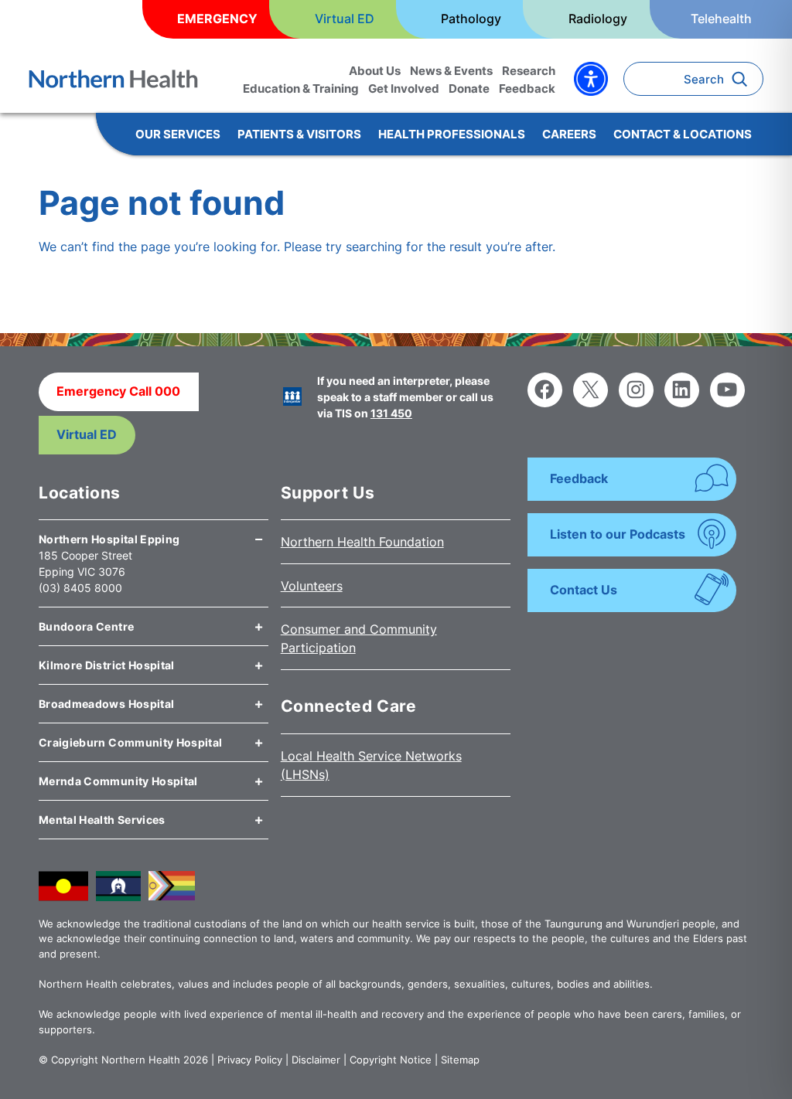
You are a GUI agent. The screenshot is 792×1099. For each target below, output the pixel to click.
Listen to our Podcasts (617, 534)
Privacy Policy (249, 1059)
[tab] (153, 533)
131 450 (391, 413)
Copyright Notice (391, 1059)
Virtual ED (86, 434)
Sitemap (460, 1059)
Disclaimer (316, 1059)
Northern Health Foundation (362, 542)
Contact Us (583, 589)
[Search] (743, 79)
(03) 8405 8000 (80, 587)
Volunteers (312, 586)
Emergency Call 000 (118, 391)
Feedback (579, 478)
